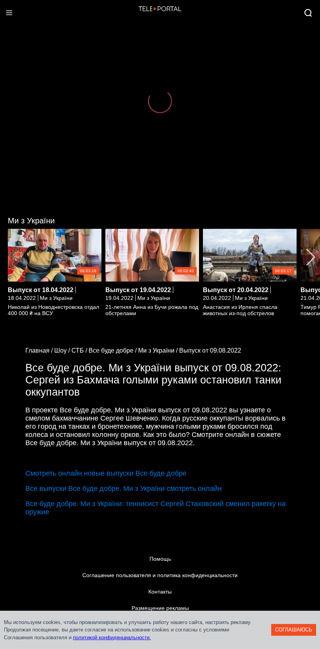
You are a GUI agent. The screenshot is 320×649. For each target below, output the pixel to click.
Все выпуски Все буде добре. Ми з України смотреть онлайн (123, 488)
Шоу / (62, 350)
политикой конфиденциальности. (112, 637)
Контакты (160, 591)
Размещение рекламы (160, 608)
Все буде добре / (113, 350)
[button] (311, 257)
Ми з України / (158, 350)
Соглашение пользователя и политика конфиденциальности (160, 575)
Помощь (160, 559)
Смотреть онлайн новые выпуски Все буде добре (106, 473)
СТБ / (80, 350)
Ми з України (31, 220)
